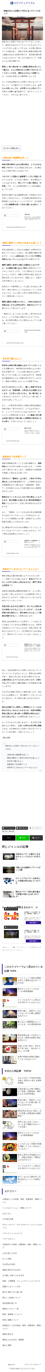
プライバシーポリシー (32, 1364)
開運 (12, 831)
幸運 (5, 831)
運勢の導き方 (23, 828)
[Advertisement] (22, 121)
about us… (12, 1364)
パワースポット (10, 828)
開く (17, 148)
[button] (36, 838)
